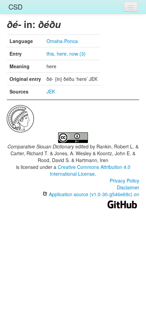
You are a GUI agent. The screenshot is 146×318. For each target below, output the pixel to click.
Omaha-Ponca (62, 41)
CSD (15, 7)
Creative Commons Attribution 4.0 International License (90, 170)
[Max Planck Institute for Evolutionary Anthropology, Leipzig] (20, 118)
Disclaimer (128, 187)
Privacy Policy (124, 180)
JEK (51, 91)
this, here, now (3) (66, 53)
